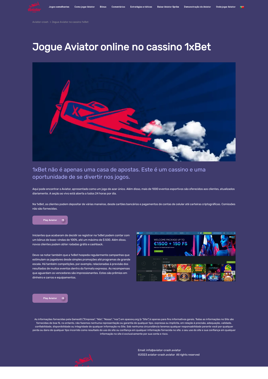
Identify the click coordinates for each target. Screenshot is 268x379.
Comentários (118, 7)
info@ (163, 350)
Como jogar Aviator (84, 7)
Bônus (103, 7)
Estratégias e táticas (141, 7)
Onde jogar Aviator (226, 7)
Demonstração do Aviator (197, 7)
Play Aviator (50, 220)
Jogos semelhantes (59, 7)
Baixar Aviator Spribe (168, 7)
